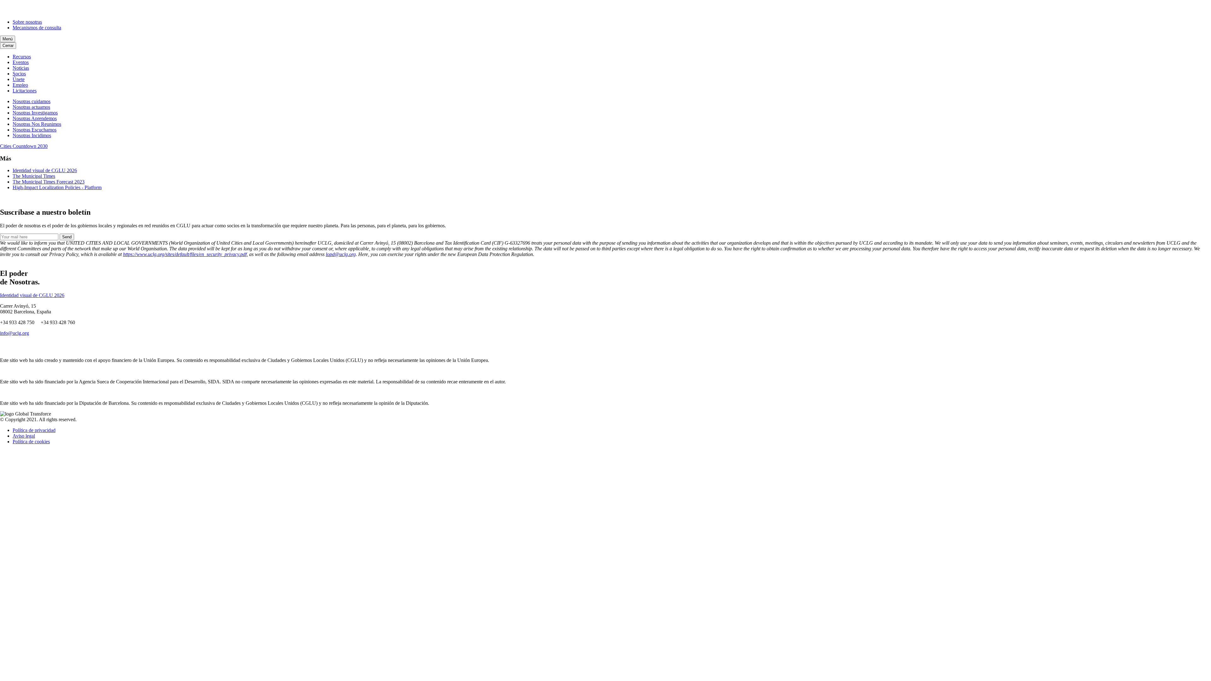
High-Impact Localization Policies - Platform (57, 187)
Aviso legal (24, 436)
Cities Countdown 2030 (24, 146)
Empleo (20, 85)
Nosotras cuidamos (31, 101)
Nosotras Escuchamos (34, 129)
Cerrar (8, 45)
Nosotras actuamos (31, 107)
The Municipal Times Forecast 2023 (49, 181)
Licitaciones (25, 90)
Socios (19, 73)
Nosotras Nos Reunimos (37, 124)
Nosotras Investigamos (35, 112)
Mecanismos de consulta (37, 27)
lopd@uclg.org (341, 254)
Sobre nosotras (27, 22)
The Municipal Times (34, 176)
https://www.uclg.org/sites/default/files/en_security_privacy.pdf (185, 254)
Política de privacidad (34, 430)
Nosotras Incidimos (32, 135)
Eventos (21, 62)
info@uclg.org (14, 333)
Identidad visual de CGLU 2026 (45, 170)
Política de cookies (31, 441)
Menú (8, 39)
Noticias (21, 68)
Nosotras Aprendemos (35, 118)
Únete (19, 79)
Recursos (22, 56)
